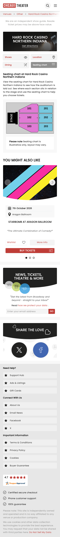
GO (52, 311)
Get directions (30, 45)
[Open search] (48, 5)
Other (20, 14)
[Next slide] (52, 182)
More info (42, 242)
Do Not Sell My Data (40, 532)
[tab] (26, 257)
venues (7, 14)
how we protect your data (33, 305)
